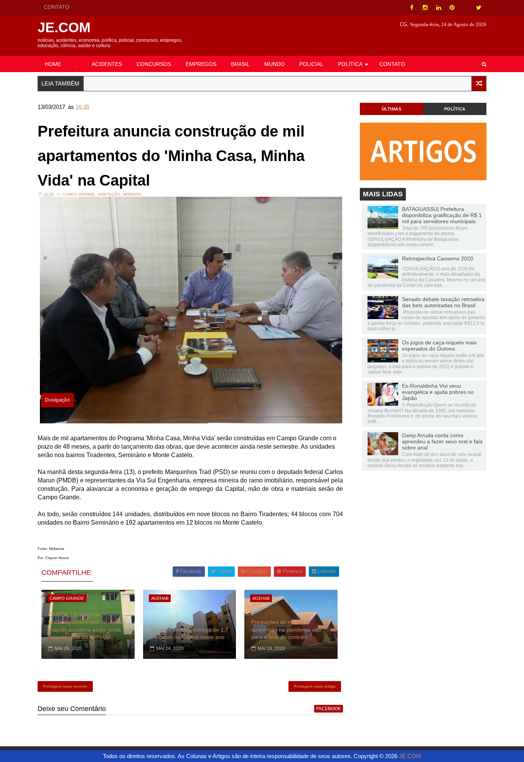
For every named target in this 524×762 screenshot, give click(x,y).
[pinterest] (452, 7)
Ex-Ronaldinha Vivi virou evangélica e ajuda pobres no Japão (438, 392)
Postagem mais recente (65, 686)
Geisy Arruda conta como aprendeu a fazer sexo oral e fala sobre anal (442, 441)
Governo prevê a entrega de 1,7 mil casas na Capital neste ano (189, 633)
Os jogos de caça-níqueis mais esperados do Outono (439, 345)
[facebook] (411, 7)
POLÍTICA (350, 64)
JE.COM (64, 27)
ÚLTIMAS (392, 109)
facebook (328, 708)
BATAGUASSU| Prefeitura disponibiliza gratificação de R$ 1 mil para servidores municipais (442, 215)
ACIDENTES (107, 64)
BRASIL (240, 64)
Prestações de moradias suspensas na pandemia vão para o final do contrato (286, 629)
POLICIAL (311, 64)
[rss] (465, 7)
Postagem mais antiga (315, 686)
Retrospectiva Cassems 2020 (437, 258)
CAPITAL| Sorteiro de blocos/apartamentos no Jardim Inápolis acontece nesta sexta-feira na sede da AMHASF (86, 626)
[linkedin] (438, 7)
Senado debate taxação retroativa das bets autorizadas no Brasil (443, 302)
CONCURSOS (154, 64)
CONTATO (56, 7)
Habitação (109, 194)
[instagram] (425, 7)
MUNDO (274, 64)
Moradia (132, 194)
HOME (53, 64)
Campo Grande (79, 194)
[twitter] (478, 7)
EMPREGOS (201, 64)
